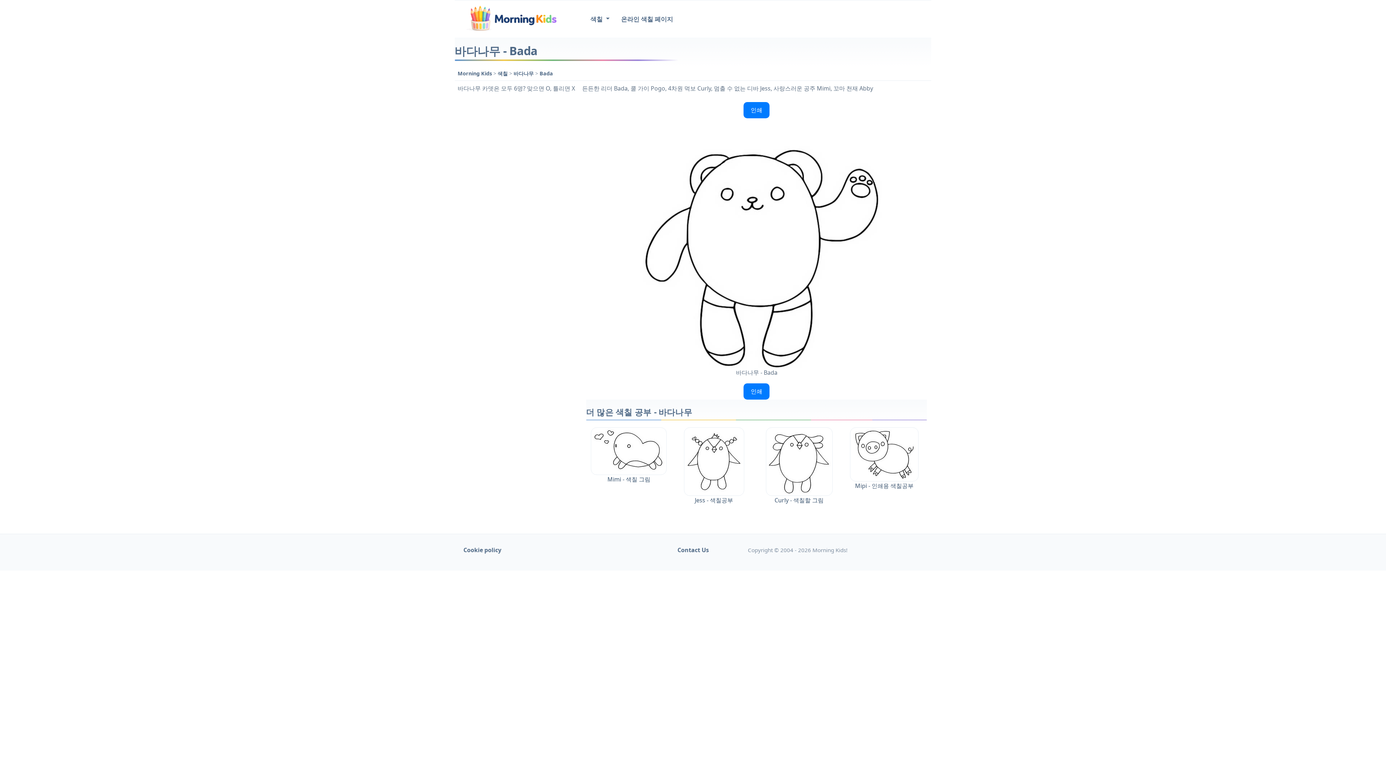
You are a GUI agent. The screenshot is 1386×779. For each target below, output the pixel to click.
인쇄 (756, 110)
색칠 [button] (597, 19)
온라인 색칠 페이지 (647, 19)
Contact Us (693, 550)
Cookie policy (482, 550)
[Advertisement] (517, 207)
